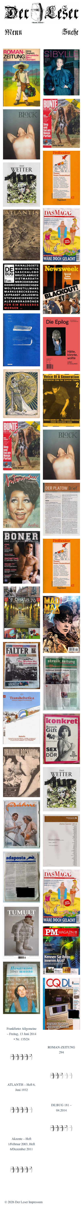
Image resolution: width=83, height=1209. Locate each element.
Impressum (36, 1202)
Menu (13, 32)
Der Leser (21, 1202)
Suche (70, 32)
